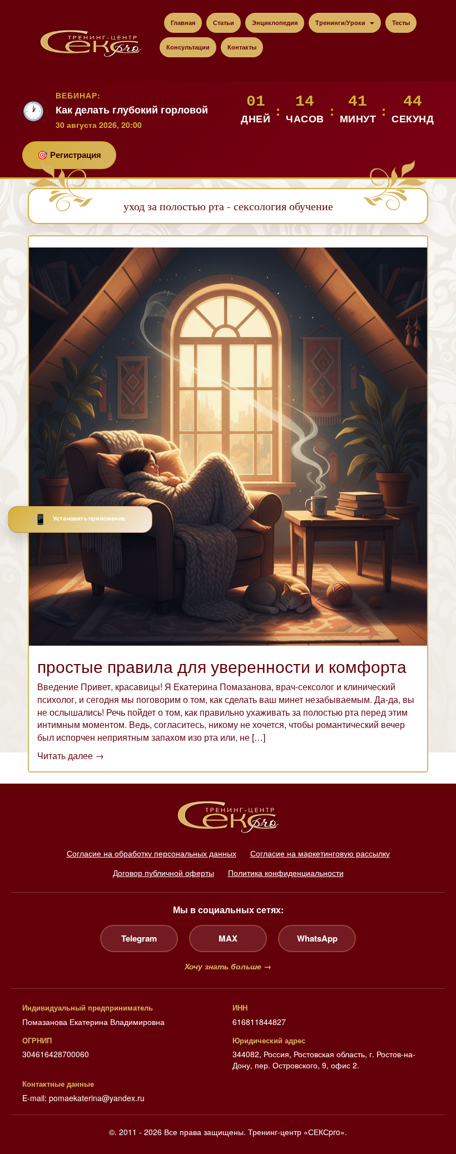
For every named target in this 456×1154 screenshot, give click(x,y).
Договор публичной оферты (163, 872)
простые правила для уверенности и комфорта (222, 666)
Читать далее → (70, 755)
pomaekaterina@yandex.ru (97, 1097)
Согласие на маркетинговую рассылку (320, 853)
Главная (183, 22)
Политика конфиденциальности (286, 872)
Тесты (401, 22)
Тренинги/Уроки (341, 22)
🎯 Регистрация (69, 154)
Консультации (188, 47)
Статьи (223, 22)
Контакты (241, 47)
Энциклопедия (275, 22)
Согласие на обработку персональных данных (151, 853)
